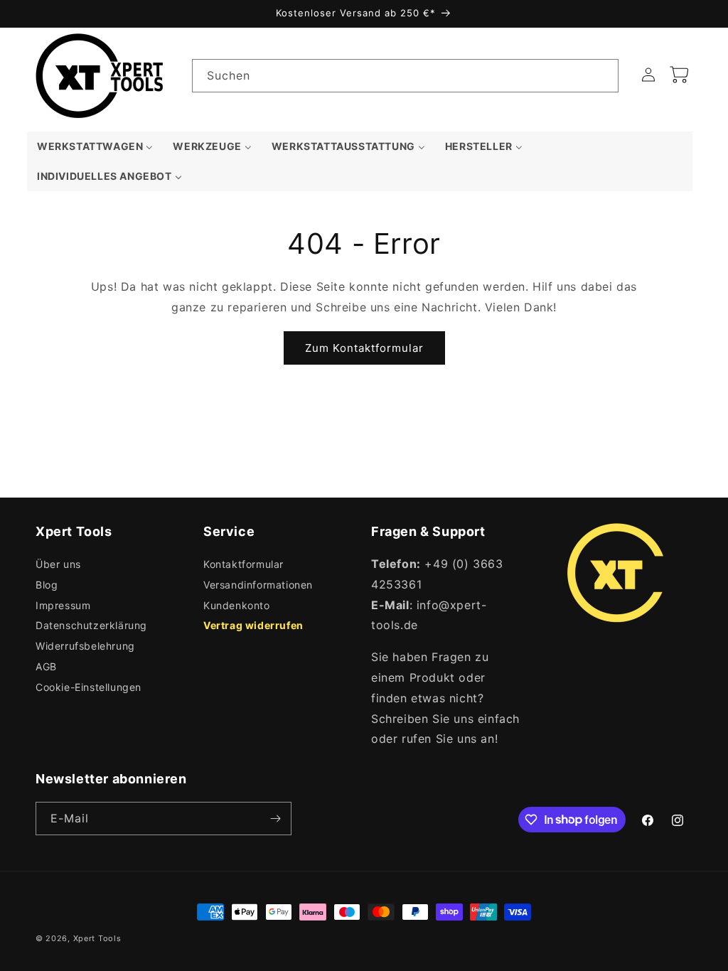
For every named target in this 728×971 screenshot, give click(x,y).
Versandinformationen (258, 585)
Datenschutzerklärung (91, 625)
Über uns (58, 564)
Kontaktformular (243, 564)
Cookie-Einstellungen (88, 687)
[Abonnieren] (275, 818)
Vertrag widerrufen (253, 625)
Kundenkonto (236, 605)
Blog (47, 585)
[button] (679, 74)
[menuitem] (95, 146)
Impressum (63, 605)
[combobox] (405, 76)
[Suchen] (602, 75)
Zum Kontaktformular (364, 348)
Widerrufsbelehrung (85, 646)
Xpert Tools (97, 938)
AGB (46, 666)
